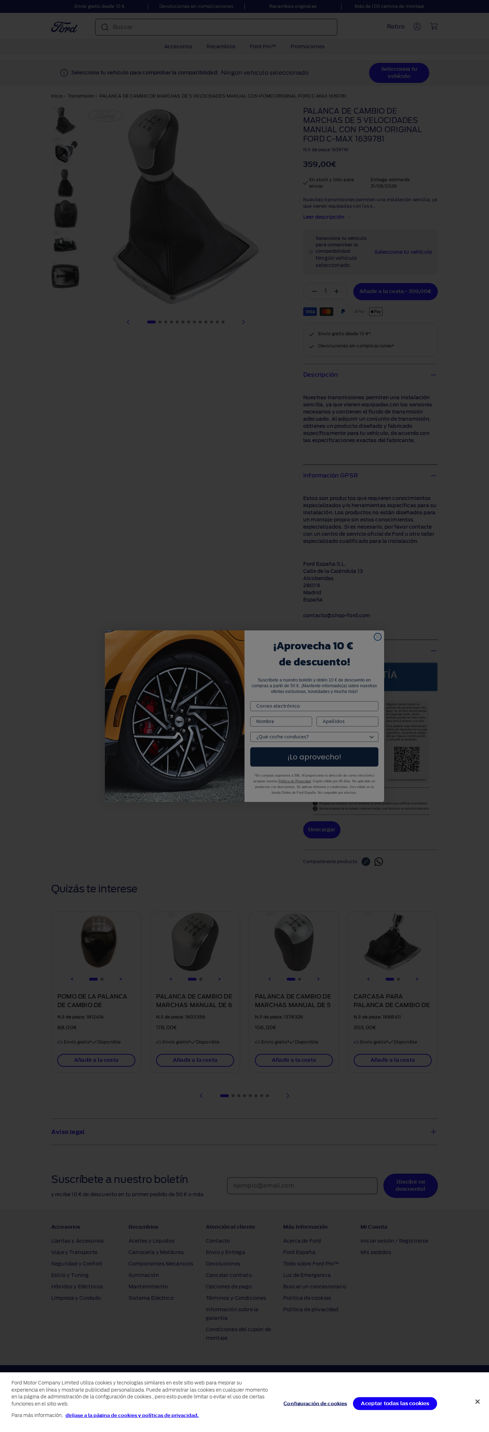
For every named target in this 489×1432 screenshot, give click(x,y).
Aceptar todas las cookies (395, 1403)
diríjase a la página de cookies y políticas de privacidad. (132, 1415)
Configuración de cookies (315, 1403)
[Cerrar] (477, 1401)
